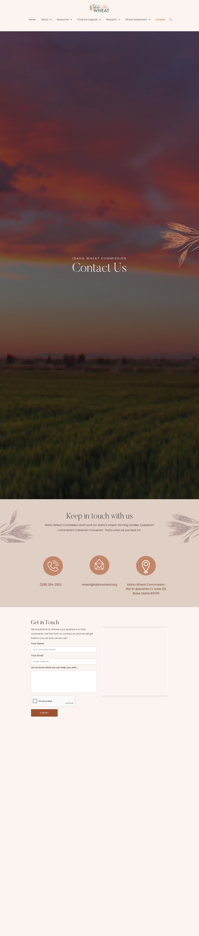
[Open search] (170, 19)
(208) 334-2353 (50, 584)
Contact (160, 19)
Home (32, 19)
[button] (50, 19)
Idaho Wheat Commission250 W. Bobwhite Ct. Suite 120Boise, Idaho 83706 (146, 588)
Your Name (37, 643)
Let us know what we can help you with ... (55, 667)
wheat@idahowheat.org (99, 584)
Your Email (37, 655)
